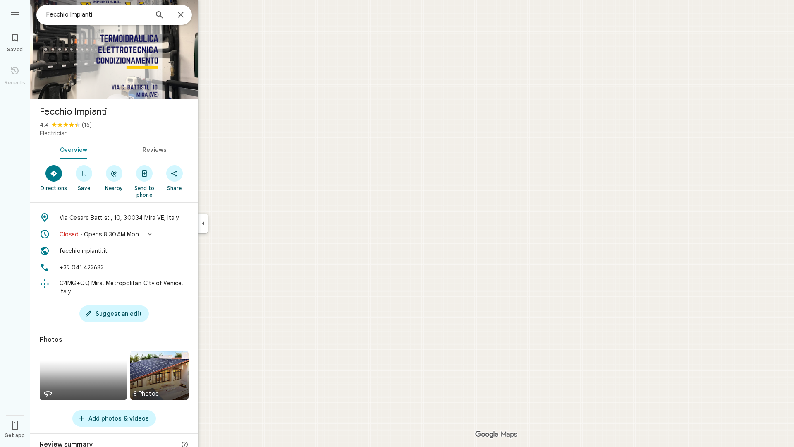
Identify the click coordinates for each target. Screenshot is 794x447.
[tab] (71, 149)
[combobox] (97, 14)
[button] (114, 234)
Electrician (54, 133)
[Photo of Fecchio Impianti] (114, 49)
